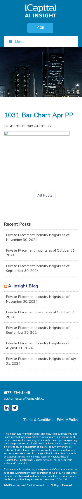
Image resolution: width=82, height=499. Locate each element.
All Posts (44, 195)
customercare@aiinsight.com (25, 398)
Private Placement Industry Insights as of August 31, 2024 (37, 346)
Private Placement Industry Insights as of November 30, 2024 (37, 237)
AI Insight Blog (23, 286)
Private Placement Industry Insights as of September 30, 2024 (37, 268)
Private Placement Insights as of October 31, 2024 (40, 253)
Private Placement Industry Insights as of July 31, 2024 (41, 361)
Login (40, 28)
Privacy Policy (67, 419)
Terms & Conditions (38, 419)
